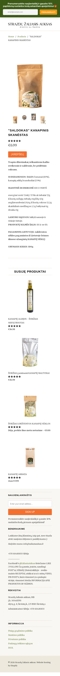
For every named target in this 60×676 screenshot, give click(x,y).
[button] (14, 141)
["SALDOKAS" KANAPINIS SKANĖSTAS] (30, 78)
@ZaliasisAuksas (27, 563)
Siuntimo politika (16, 635)
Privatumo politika (17, 639)
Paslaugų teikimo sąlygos (20, 643)
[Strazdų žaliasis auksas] (30, 24)
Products (21, 36)
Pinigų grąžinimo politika (20, 631)
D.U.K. (10, 648)
